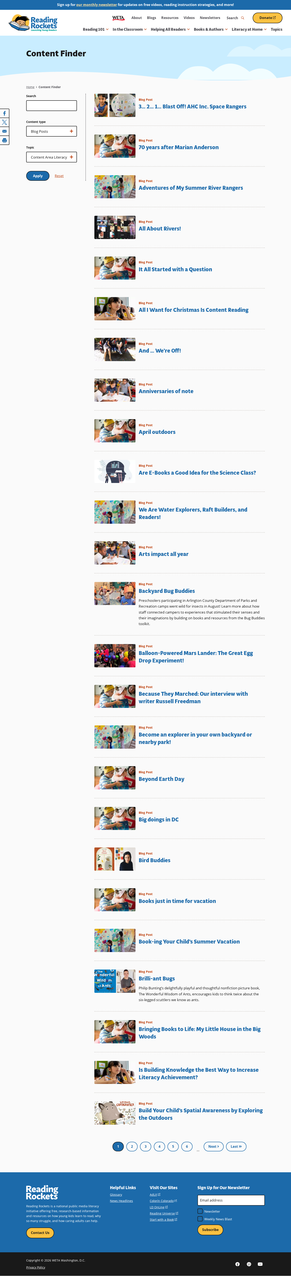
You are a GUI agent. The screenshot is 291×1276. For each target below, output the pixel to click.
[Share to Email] (4, 131)
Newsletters (210, 17)
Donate (270, 19)
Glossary (116, 1195)
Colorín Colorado (163, 1201)
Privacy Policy (35, 1267)
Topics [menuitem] (276, 29)
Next (212, 1146)
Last (235, 1146)
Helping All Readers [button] (168, 29)
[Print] (4, 140)
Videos (189, 17)
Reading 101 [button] (94, 29)
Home (30, 87)
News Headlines (121, 1201)
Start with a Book (163, 1220)
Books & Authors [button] (209, 29)
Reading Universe (164, 1213)
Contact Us (40, 1232)
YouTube (260, 1264)
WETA (118, 17)
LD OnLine (159, 1207)
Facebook (237, 1264)
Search (31, 96)
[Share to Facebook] (4, 113)
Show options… (41, 133)
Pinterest (249, 1264)
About (136, 17)
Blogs (151, 17)
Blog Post (146, 100)
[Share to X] (4, 122)
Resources (170, 17)
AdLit (155, 1195)
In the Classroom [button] (128, 29)
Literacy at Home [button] (247, 29)
